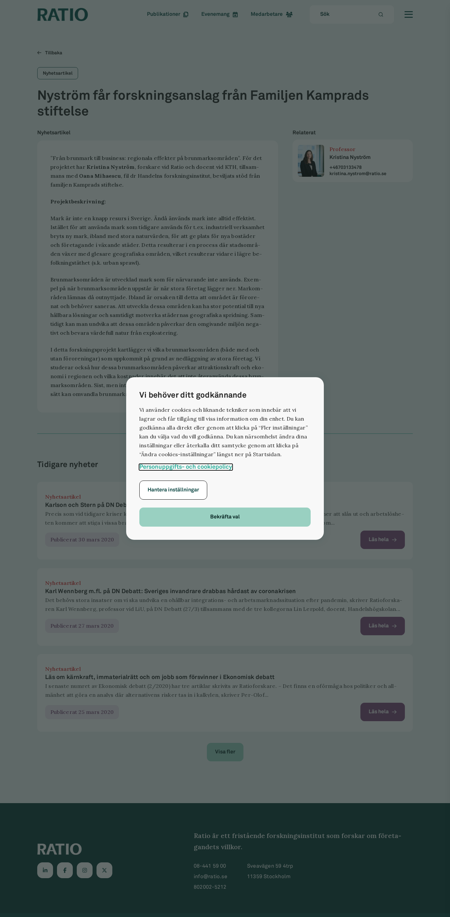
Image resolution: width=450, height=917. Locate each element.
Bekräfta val (225, 516)
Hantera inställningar (173, 489)
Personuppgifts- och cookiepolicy (185, 467)
